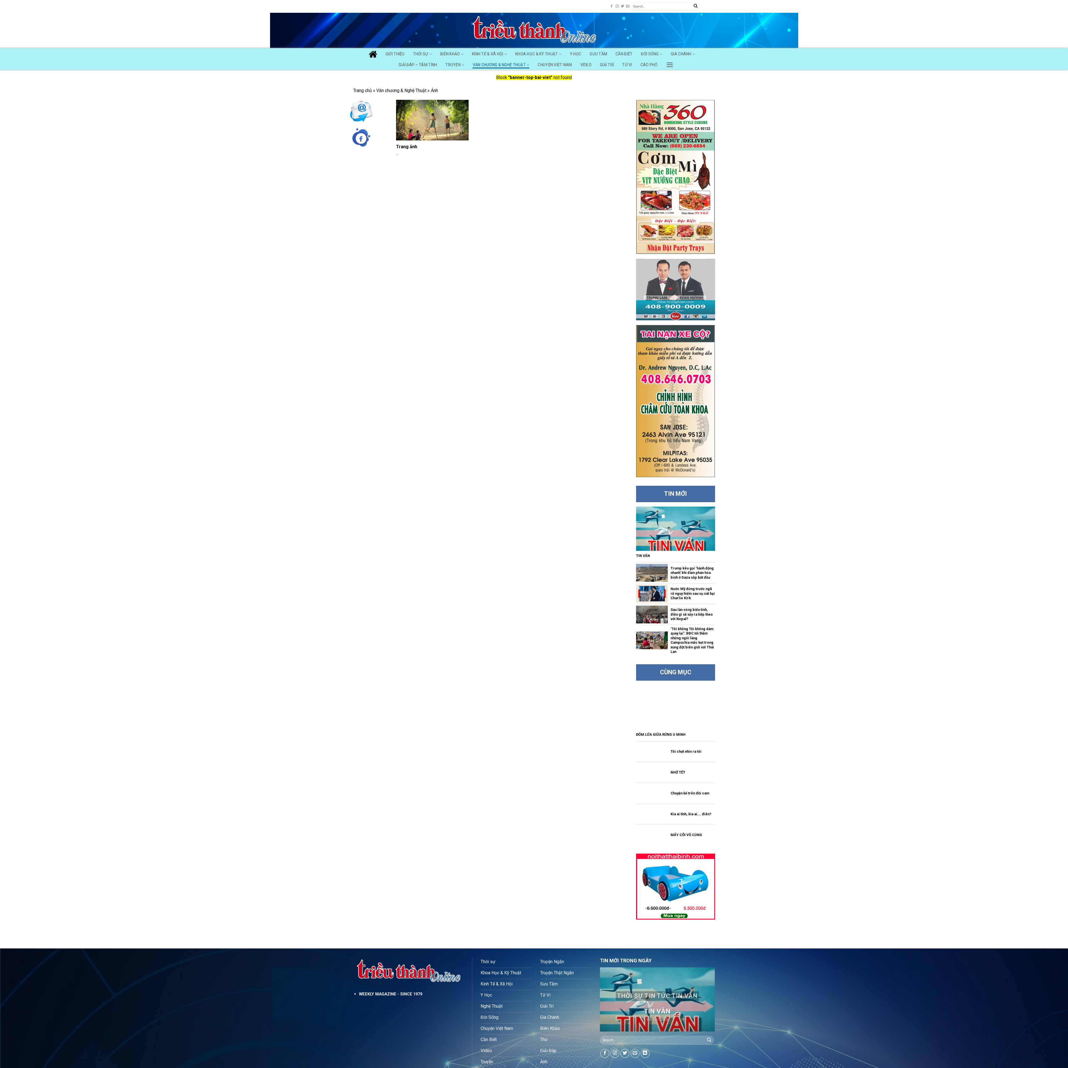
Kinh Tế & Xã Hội (487, 54)
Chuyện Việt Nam (555, 65)
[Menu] (670, 63)
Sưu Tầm (598, 54)
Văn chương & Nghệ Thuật (499, 65)
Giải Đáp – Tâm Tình (418, 65)
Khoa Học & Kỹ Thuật (536, 54)
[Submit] (695, 6)
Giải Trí (607, 65)
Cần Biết (623, 54)
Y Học (575, 54)
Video (586, 65)
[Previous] (609, 999)
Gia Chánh (681, 54)
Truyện (453, 65)
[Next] (706, 999)
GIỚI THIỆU (395, 54)
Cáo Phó (649, 65)
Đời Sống (650, 54)
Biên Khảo (450, 54)
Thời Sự (420, 54)
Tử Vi (627, 65)
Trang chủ (362, 90)
